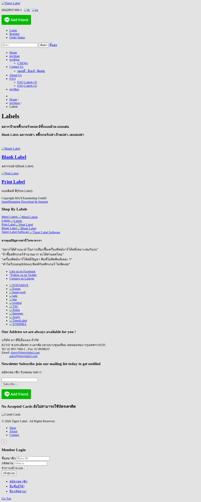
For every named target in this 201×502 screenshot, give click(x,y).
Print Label (13, 181)
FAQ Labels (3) (27, 82)
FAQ (12, 78)
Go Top (6, 498)
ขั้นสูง (53, 45)
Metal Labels (10, 216)
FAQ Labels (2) (27, 85)
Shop (12, 427)
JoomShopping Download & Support (25, 201)
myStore (14, 56)
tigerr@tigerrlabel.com (25, 352)
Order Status (17, 37)
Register (14, 34)
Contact (14, 435)
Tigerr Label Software (16, 232)
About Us (15, 75)
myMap (14, 89)
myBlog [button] (14, 59)
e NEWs (22, 63)
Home (13, 52)
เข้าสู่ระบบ (9, 473)
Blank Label (14, 157)
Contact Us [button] (16, 66)
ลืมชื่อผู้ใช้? (17, 486)
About (13, 431)
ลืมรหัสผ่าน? (17, 491)
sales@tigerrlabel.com (23, 356)
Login (13, 30)
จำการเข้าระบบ (12, 468)
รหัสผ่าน (8, 463)
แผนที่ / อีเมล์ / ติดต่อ (31, 71)
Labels (6, 220)
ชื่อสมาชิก (9, 458)
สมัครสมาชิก (18, 481)
